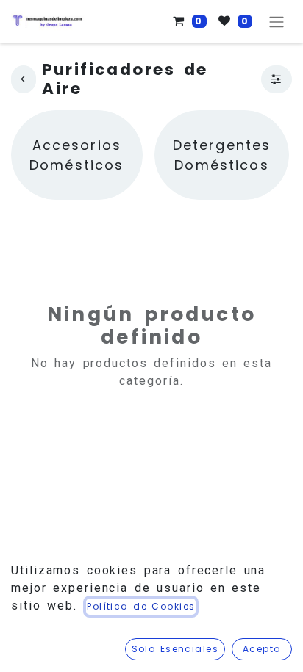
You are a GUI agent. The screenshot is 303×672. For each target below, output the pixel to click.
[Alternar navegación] (276, 21)
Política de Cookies (141, 606)
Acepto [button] (262, 649)
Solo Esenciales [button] (175, 649)
